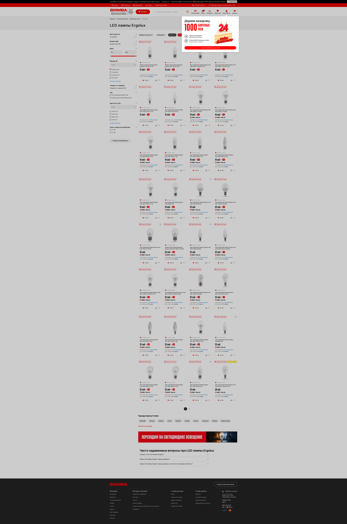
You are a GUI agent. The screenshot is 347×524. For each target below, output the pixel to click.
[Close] (237, 18)
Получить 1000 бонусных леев (210, 48)
